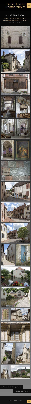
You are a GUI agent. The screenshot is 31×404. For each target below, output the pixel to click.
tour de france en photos (17, 18)
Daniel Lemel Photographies (16, 5)
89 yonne (23, 20)
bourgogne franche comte (11, 20)
